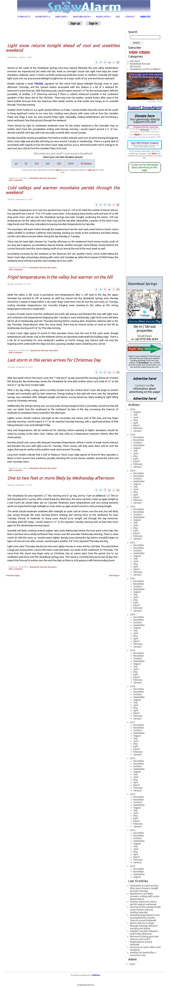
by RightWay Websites (85, 985)
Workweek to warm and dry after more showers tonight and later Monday (144, 888)
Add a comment (16, 180)
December (138, 437)
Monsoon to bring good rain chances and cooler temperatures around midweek (144, 940)
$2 (16, 163)
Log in (132, 964)
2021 (132, 578)
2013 (132, 866)
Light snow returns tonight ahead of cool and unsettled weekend (63, 48)
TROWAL (39, 83)
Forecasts (24, 16)
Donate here (145, 118)
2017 (132, 722)
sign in (59, 170)
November (138, 440)
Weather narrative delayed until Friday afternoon (143, 932)
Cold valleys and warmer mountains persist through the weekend (63, 190)
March (136, 425)
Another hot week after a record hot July (143, 954)
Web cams (60, 16)
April (135, 422)
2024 (132, 470)
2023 (132, 506)
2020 (132, 614)
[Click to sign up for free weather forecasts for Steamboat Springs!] (145, 85)
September (139, 445)
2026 (132, 409)
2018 (132, 686)
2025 (132, 434)
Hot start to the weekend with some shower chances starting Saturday (145, 910)
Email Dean (145, 335)
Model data (102, 16)
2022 (132, 542)
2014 (132, 830)
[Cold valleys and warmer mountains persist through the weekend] (118, 204)
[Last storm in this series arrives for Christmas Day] (118, 372)
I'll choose (86, 163)
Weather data (81, 16)
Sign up (75, 23)
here (137, 134)
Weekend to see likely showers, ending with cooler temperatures (144, 896)
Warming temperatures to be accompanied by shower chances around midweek (145, 918)
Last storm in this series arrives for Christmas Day (54, 360)
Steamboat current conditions (145, 69)
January (137, 430)
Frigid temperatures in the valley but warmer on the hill (60, 277)
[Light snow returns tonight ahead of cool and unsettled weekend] (118, 62)
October (137, 442)
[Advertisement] (64, 34)
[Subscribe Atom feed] (144, 52)
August (137, 412)
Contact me (137, 164)
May (135, 420)
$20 (48, 163)
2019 (132, 650)
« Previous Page (13, 575)
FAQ (118, 16)
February (137, 428)
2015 (132, 794)
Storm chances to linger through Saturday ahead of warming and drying (143, 926)
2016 (132, 758)
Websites (145, 16)
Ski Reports (42, 16)
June (135, 417)
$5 (26, 163)
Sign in (93, 23)
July (135, 414)
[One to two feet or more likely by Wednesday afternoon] (118, 490)
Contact (130, 16)
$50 (59, 163)
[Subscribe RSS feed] (134, 52)
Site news (135, 61)
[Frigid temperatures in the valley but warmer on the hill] (118, 289)
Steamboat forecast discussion (43, 178)
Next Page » (114, 575)
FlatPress (96, 975)
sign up (91, 170)
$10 (37, 163)
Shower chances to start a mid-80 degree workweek (143, 903)
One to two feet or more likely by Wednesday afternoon (60, 478)
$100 (70, 163)
